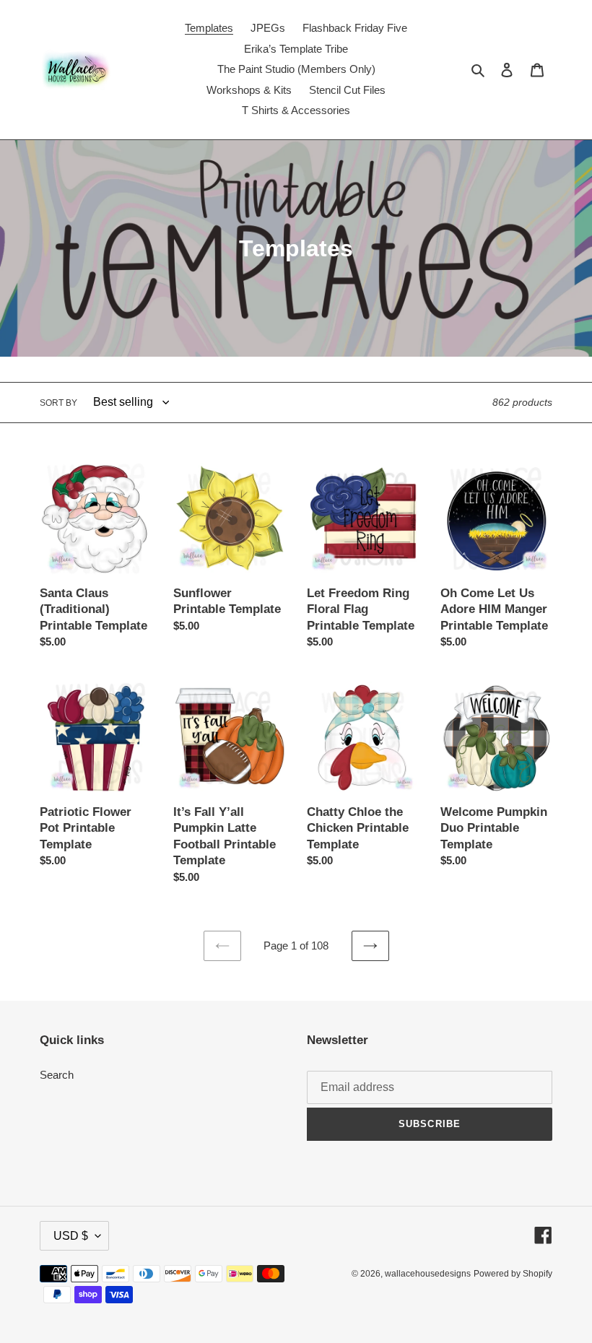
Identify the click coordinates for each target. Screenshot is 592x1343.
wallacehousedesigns (428, 1274)
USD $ (70, 1236)
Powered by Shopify (513, 1274)
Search (57, 1075)
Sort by (58, 403)
